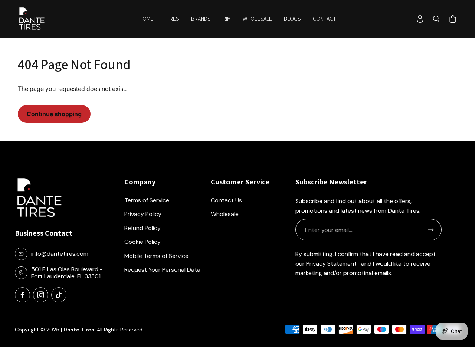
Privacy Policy (142, 214)
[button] (172, 19)
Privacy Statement (331, 264)
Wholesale (225, 214)
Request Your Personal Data (162, 270)
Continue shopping (54, 114)
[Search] (436, 18)
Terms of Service (146, 200)
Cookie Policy (142, 242)
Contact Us (226, 200)
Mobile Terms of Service (156, 256)
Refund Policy (142, 228)
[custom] (22, 294)
